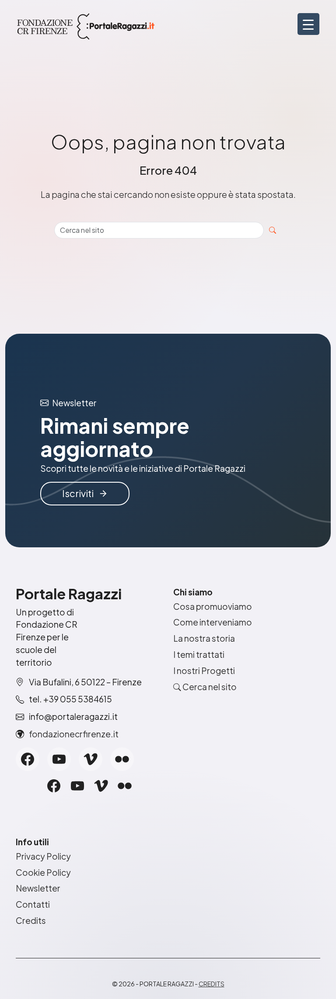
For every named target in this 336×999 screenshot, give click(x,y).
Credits (31, 920)
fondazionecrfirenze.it (74, 734)
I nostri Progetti (204, 670)
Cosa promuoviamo (212, 606)
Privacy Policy (43, 856)
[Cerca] (272, 230)
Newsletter (38, 888)
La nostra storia (204, 638)
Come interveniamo (212, 622)
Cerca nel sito (209, 686)
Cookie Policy (43, 872)
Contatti (33, 904)
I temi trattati (198, 654)
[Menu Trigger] (308, 24)
